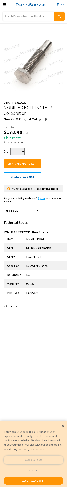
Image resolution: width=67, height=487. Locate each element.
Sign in (41, 198)
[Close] (63, 426)
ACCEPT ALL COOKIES (33, 480)
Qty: (6, 151)
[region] (33, 454)
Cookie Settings (33, 459)
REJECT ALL (33, 470)
